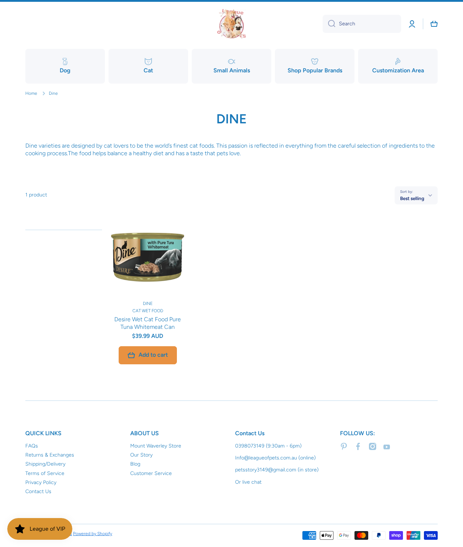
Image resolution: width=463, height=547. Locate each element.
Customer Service (151, 473)
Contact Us (38, 491)
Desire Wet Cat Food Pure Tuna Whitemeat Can (147, 323)
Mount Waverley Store (155, 446)
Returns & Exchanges (49, 455)
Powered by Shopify (92, 533)
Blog (135, 464)
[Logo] (231, 24)
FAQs (31, 446)
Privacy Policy (40, 482)
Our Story (141, 455)
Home (31, 93)
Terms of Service (44, 473)
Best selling (412, 198)
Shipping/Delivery (45, 464)
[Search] (329, 24)
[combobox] (362, 24)
